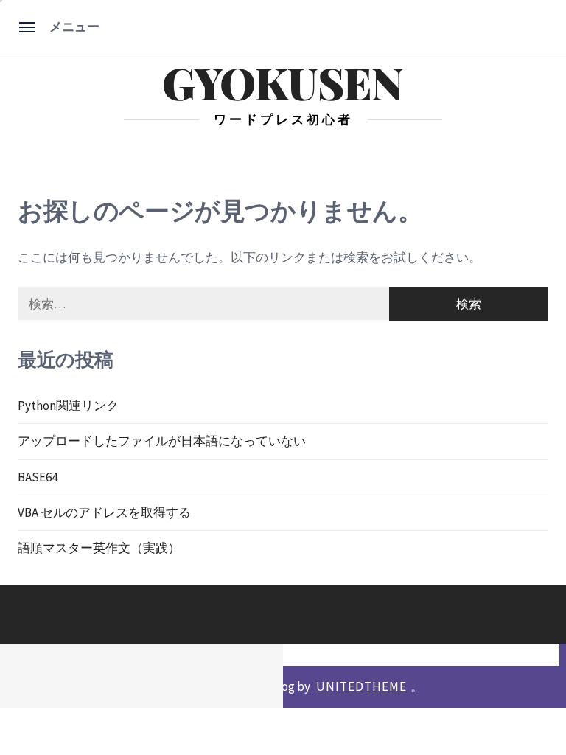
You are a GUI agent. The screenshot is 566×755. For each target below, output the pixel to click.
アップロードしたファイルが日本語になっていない (162, 441)
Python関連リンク (68, 405)
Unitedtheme (361, 686)
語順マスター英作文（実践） (99, 548)
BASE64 (37, 477)
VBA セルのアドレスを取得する (104, 512)
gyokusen (282, 82)
